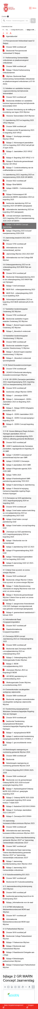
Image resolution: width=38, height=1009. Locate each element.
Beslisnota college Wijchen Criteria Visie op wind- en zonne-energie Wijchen (18, 581)
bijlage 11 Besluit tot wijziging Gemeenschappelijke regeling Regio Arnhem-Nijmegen (16, 491)
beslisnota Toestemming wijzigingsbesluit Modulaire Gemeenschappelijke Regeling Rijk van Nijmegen (18, 725)
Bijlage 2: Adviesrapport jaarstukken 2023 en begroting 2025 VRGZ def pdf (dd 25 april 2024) (18, 145)
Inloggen (30, 1005)
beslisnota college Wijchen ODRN (19, 392)
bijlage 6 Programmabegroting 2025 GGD (18, 552)
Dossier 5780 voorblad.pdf (16, 315)
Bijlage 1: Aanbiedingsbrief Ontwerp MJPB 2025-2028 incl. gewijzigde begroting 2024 (18, 791)
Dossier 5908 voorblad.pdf (16, 827)
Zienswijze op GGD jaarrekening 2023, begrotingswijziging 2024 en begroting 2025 (17, 534)
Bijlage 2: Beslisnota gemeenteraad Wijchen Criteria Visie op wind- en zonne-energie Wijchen (18, 597)
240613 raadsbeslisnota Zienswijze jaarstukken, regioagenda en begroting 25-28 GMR (18, 448)
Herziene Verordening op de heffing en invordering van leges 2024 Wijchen (19, 111)
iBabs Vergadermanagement (13, 1005)
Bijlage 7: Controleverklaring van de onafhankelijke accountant (18, 169)
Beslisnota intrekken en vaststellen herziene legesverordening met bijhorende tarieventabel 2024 (18, 103)
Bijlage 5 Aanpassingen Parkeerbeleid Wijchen (19, 966)
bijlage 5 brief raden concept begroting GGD (19, 527)
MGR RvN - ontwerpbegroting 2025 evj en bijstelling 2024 (18, 294)
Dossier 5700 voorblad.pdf (16, 244)
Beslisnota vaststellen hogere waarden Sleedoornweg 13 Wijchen (16, 347)
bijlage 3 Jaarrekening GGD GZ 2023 (20, 547)
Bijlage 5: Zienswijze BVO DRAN (18, 816)
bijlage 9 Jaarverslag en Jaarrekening (20, 485)
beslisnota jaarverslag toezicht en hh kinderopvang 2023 (18, 897)
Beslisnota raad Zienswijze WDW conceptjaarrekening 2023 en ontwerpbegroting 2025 (17, 651)
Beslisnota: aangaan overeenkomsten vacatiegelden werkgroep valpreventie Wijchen (19, 701)
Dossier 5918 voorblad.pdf (16, 507)
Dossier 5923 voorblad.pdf (16, 97)
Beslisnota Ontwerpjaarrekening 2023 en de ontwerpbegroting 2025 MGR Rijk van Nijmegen (19, 279)
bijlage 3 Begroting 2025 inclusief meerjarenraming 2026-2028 (17, 232)
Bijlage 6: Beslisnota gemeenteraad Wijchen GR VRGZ (18, 163)
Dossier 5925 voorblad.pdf (16, 442)
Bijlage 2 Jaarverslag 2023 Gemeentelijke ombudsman (14, 869)
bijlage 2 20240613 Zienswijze (17, 461)
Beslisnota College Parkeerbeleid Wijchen (17, 937)
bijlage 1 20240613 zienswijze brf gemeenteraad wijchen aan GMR (17, 456)
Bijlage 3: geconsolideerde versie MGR (17, 744)
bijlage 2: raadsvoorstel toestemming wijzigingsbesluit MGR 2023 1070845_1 (18, 737)
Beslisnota (10, 759)
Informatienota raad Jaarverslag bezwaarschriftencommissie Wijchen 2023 (18, 832)
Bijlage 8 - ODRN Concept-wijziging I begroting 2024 (18, 419)
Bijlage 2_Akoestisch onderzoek (18, 331)
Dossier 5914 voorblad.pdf (16, 273)
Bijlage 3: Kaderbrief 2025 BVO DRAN (20, 806)
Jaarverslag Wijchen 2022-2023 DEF (20, 254)
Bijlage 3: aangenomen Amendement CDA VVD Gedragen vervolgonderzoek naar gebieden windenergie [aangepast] (18, 606)
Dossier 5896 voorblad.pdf (16, 126)
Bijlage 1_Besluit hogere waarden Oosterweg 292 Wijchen (17, 326)
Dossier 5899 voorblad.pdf (16, 645)
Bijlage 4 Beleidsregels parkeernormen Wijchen (13, 960)
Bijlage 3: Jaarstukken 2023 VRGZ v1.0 (17, 153)
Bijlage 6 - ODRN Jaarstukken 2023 (19, 414)
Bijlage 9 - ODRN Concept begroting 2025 (18, 425)
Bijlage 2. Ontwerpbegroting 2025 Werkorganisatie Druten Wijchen (17, 659)
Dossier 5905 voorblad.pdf (16, 892)
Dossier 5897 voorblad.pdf (16, 878)
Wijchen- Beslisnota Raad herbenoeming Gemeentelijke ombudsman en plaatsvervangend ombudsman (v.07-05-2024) (19, 80)
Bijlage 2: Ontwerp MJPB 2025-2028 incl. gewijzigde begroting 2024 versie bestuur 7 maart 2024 (18, 800)
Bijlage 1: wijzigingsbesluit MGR (18, 733)
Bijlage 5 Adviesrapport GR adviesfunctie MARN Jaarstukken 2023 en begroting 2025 (18, 197)
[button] (33, 20)
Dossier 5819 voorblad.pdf (16, 718)
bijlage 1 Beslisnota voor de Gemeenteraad (15, 542)
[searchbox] (16, 20)
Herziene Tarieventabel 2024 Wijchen (20, 116)
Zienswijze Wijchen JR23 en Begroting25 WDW (15, 671)
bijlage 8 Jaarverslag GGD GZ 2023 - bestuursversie (18, 564)
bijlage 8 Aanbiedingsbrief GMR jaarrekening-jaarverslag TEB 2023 (16, 480)
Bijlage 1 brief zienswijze (15, 286)
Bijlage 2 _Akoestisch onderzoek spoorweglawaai (17, 359)
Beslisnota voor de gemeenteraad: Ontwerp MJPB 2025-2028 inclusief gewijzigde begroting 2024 (17, 782)
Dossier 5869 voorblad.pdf (16, 696)
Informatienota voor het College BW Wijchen (18, 259)
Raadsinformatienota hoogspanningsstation (12, 630)
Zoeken (4, 16)
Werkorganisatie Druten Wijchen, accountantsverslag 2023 (17, 684)
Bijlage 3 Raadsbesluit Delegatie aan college (18, 953)
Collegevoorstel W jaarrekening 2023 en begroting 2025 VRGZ (18, 131)
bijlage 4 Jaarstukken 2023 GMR (18, 465)
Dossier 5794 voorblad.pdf (16, 369)
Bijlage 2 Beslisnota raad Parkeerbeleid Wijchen (14, 947)
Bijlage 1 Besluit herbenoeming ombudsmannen (16, 71)
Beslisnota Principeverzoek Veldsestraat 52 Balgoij (15, 52)
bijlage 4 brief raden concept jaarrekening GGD (15, 520)
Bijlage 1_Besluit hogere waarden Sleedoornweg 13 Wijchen (17, 353)
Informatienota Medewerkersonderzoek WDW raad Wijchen (16, 921)
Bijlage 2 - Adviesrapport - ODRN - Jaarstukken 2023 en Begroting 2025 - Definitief (17, 401)
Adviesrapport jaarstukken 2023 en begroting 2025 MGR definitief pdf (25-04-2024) (18, 302)
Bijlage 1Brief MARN (14, 184)
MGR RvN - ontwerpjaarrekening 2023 (20, 289)
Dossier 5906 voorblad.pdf (16, 776)
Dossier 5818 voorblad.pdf (16, 932)
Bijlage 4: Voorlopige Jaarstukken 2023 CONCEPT (17, 811)
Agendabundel (11, 36)
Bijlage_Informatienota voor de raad (19, 902)
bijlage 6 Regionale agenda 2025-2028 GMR (17, 470)
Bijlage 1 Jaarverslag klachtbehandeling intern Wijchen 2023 (17, 862)
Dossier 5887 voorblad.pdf (16, 846)
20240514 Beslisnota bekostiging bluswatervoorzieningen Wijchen (17, 374)
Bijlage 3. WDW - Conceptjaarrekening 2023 (13, 665)
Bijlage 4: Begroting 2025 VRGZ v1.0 (20, 158)
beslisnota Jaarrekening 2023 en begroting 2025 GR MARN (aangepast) (17, 204)
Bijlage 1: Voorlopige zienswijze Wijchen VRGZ (16, 138)
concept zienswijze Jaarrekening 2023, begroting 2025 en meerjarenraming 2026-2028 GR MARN (18, 218)
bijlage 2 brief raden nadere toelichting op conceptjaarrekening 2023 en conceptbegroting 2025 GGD (19, 513)
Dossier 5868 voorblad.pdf (16, 756)
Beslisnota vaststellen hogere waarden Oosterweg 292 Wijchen (15, 320)
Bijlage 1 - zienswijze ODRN (17, 395)
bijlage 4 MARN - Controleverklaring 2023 (18, 189)
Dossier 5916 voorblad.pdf (16, 388)
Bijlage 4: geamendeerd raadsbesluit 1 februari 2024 (19, 614)
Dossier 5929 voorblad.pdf (16, 576)
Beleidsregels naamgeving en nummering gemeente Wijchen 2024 (16, 764)
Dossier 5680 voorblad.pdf (16, 342)
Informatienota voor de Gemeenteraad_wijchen (13, 249)
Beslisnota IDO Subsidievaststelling (19, 882)
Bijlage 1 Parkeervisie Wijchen (17, 942)
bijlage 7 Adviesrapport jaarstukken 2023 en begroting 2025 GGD (18, 558)
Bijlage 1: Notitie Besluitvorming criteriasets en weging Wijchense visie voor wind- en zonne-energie (19, 588)
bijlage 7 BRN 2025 (13, 475)
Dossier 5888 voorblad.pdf (16, 66)
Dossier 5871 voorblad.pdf (16, 916)
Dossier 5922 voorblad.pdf (16, 181)
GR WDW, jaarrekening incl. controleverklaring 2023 (15, 677)
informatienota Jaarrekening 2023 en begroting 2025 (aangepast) (18, 211)
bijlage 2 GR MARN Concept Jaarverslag (15, 226)
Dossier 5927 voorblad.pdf (16, 626)
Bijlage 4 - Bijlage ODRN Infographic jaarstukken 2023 (18, 409)
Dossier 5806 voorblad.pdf (16, 47)
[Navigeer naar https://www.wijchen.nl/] (9, 8)
